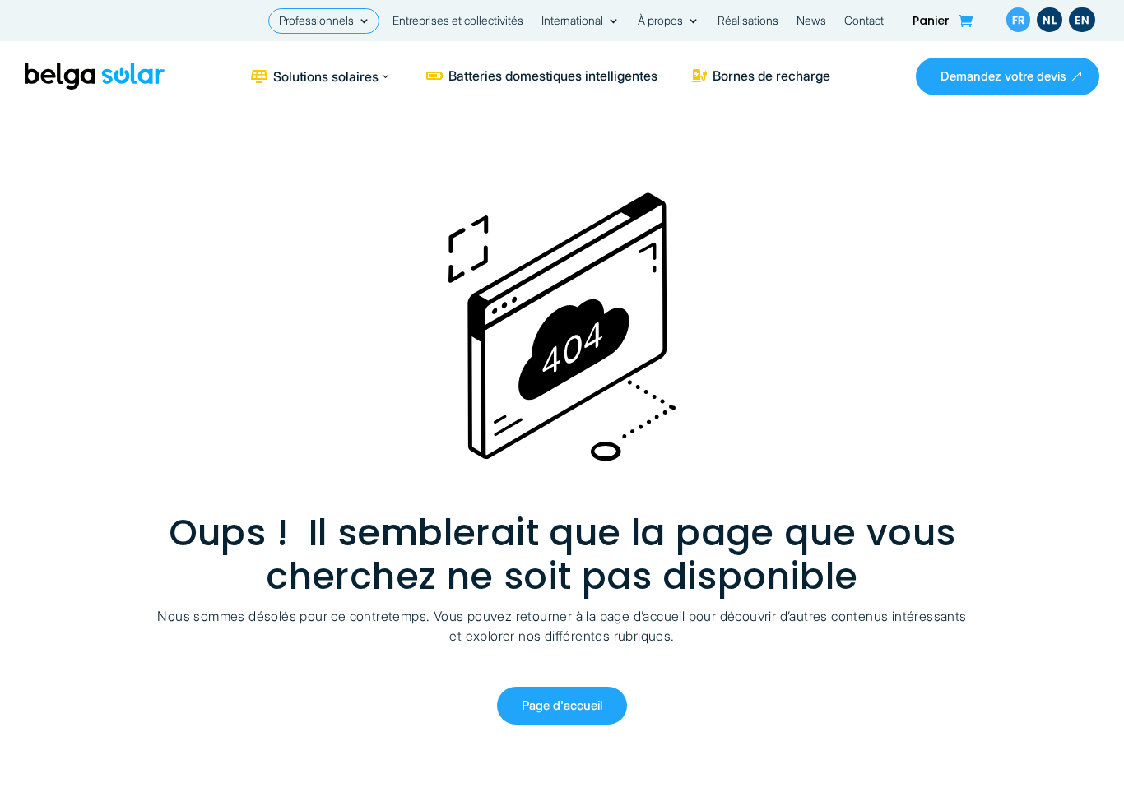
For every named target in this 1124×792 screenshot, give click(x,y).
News (811, 21)
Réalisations (748, 21)
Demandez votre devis (1003, 76)
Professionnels (316, 21)
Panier (931, 22)
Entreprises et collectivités (457, 21)
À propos (660, 21)
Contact (864, 21)
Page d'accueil (562, 705)
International (572, 21)
